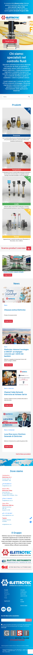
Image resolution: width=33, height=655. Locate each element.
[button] (14, 48)
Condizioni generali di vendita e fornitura (8, 645)
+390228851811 (7, 483)
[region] (16, 33)
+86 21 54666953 (7, 498)
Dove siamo (23, 594)
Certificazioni (23, 592)
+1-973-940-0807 (7, 513)
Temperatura (6, 594)
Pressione (6, 592)
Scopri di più (7, 275)
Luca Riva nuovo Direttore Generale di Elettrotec (14, 435)
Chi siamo (22, 590)
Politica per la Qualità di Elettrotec (23, 645)
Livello (5, 595)
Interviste (11, 388)
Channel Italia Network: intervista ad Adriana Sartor (15, 393)
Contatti (22, 601)
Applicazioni (7, 601)
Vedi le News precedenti (23, 454)
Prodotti (6, 590)
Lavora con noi (23, 595)
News (5, 305)
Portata (5, 597)
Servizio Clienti (23, 605)
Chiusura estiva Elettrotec (15, 310)
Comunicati (11, 430)
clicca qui (3, 627)
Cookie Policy (7, 651)
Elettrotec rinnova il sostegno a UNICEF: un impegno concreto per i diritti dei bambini (16, 352)
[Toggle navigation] (29, 17)
